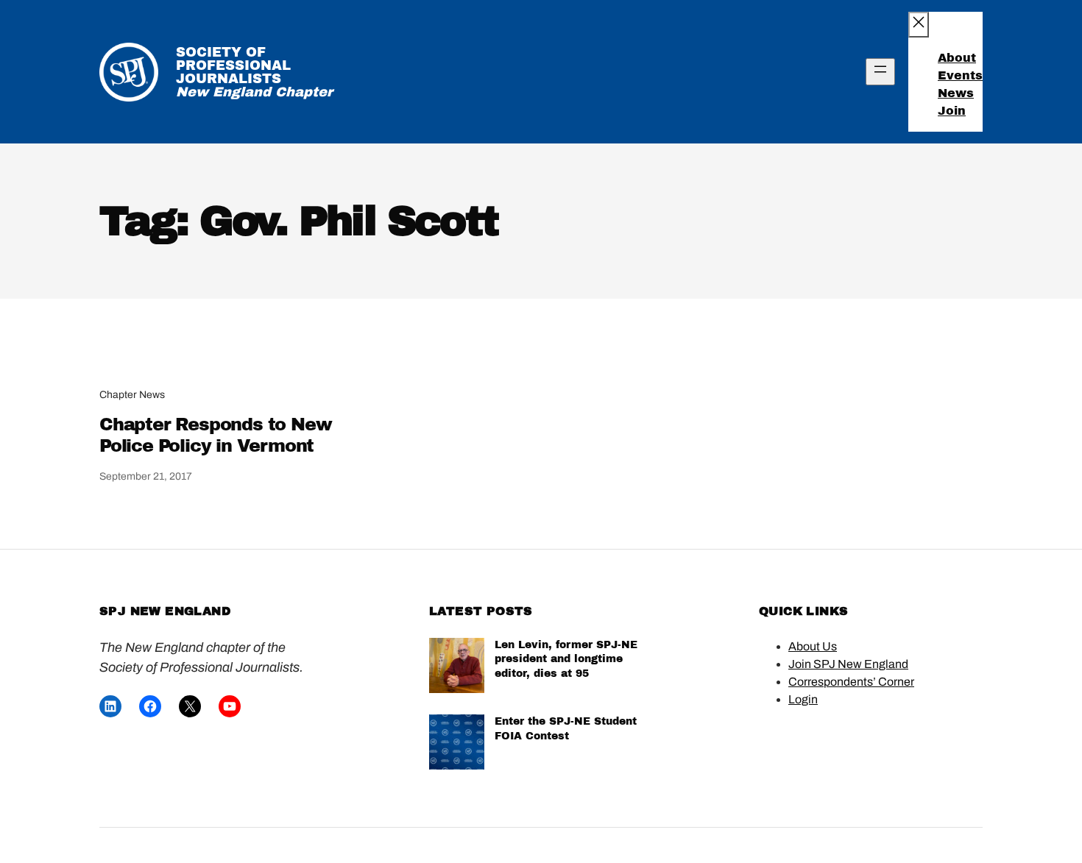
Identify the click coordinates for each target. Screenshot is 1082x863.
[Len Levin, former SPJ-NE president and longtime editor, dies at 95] (456, 667)
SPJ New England (164, 611)
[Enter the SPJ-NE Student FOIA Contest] (456, 744)
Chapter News (132, 394)
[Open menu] (880, 71)
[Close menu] (918, 25)
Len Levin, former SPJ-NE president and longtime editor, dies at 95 (566, 659)
